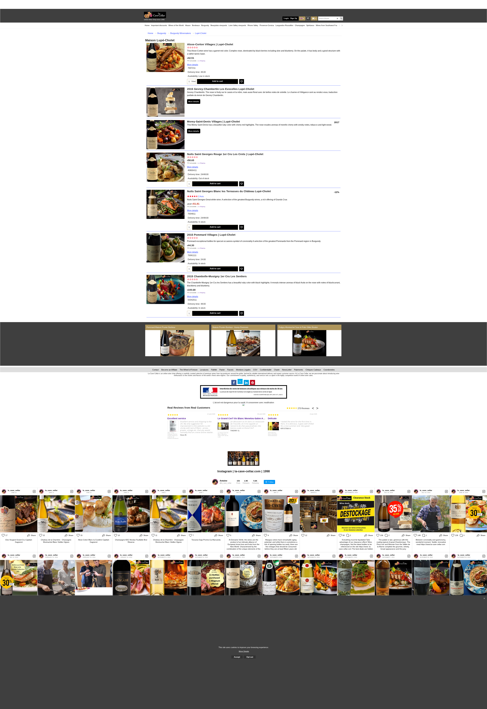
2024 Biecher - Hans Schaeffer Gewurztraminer (272, 434)
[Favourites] (241, 81)
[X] (240, 381)
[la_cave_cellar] (4, 491)
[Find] (341, 18)
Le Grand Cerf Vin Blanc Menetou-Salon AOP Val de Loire (249, 418)
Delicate (272, 418)
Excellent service (176, 418)
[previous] (339, 25)
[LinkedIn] (246, 382)
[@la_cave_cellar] (215, 481)
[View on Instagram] (34, 491)
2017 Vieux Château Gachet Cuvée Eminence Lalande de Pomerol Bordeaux (173, 435)
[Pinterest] (252, 382)
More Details (244, 651)
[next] (342, 25)
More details (192, 65)
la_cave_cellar (14, 490)
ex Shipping (201, 60)
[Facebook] (233, 382)
